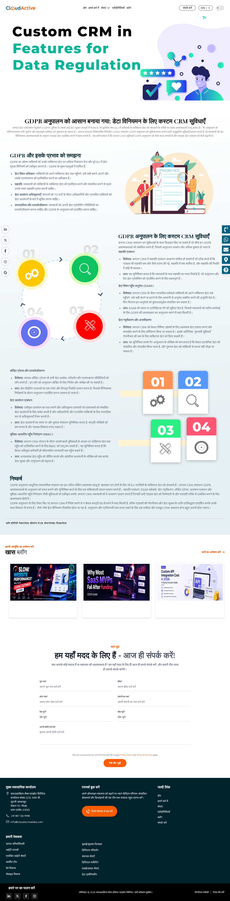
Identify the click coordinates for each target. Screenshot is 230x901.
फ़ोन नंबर (44, 696)
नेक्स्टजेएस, (24, 523)
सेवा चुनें (121, 711)
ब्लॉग (129, 7)
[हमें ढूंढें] (226, 260)
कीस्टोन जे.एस (37, 523)
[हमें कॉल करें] (226, 229)
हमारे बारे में (94, 7)
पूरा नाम (43, 681)
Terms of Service (144, 755)
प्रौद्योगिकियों (118, 7)
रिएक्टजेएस (61, 523)
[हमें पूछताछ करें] (226, 270)
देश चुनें (43, 711)
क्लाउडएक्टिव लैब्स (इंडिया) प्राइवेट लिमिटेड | (115, 892)
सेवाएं (103, 7)
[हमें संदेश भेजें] (226, 239)
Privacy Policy (126, 755)
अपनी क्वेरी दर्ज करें (47, 727)
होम (85, 7)
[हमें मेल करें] (226, 250)
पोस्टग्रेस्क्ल (50, 523)
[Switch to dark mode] (219, 7)
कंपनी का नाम (123, 696)
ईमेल (120, 681)
